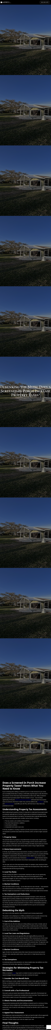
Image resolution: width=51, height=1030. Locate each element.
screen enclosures (9, 803)
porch (14, 973)
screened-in (40, 801)
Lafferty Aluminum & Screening (23, 799)
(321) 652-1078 (44, 2)
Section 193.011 (30, 858)
